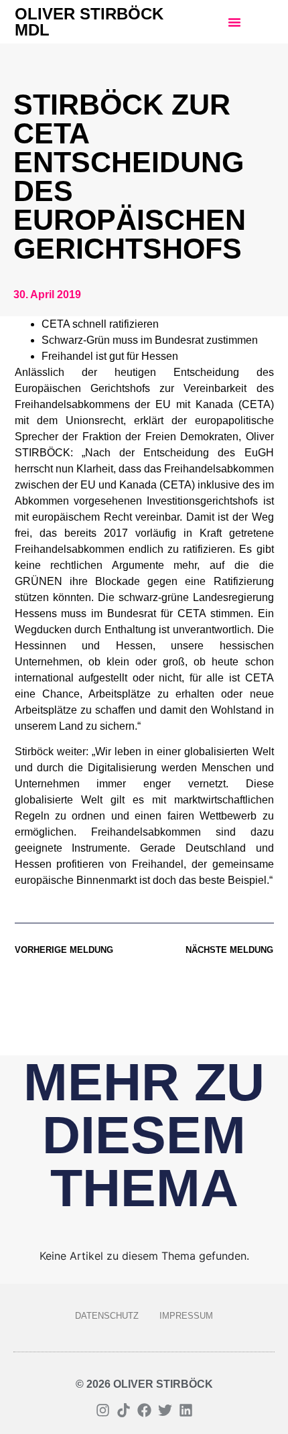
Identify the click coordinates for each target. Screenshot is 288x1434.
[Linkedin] (186, 1410)
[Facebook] (144, 1410)
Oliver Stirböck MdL (89, 22)
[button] (234, 22)
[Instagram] (103, 1410)
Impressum (186, 1316)
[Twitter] (165, 1410)
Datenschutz (107, 1316)
